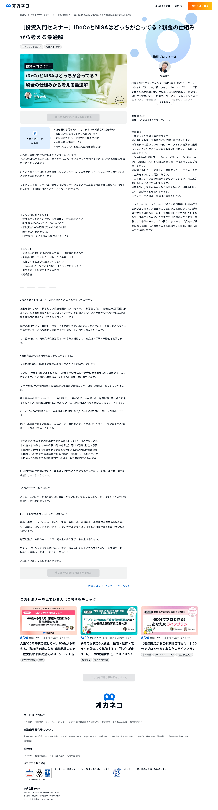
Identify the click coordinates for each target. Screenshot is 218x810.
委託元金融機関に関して (179, 736)
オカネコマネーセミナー (41, 15)
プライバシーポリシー (56, 722)
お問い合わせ (136, 722)
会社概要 (28, 722)
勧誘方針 (28, 741)
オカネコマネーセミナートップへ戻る (109, 585)
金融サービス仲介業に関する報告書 (41, 736)
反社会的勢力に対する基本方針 (50, 755)
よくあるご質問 (162, 6)
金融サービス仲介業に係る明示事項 (116, 736)
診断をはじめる (200, 5)
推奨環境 (105, 722)
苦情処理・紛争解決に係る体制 (151, 736)
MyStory (28, 755)
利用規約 (39, 722)
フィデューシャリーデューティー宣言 (78, 736)
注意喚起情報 (73, 755)
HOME (23, 15)
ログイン (179, 6)
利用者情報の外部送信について (84, 722)
